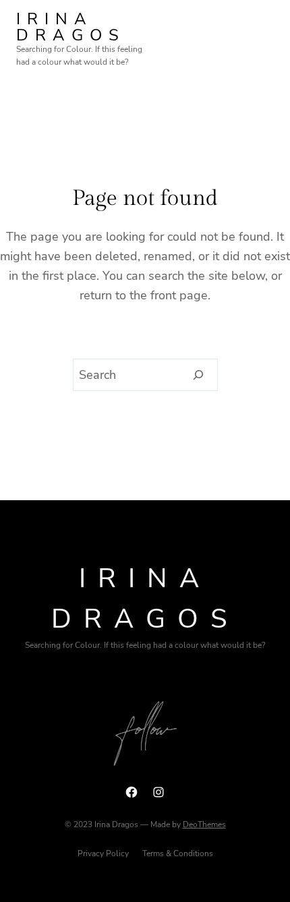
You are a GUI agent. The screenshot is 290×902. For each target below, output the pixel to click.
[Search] (198, 375)
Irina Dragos (70, 27)
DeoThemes (204, 824)
